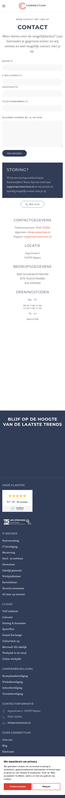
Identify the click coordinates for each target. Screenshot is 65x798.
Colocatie (7, 617)
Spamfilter (8, 629)
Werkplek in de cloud (14, 652)
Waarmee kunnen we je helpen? (22, 117)
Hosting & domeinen (14, 623)
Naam (7, 61)
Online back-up (11, 641)
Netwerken (8, 564)
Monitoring (8, 552)
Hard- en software (12, 558)
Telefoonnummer (15, 101)
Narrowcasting (10, 540)
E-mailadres (12, 75)
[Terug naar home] (32, 6)
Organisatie (10, 87)
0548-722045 (43, 227)
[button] (3, 6)
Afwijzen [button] (46, 787)
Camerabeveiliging (17, 668)
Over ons (7, 739)
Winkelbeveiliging (12, 682)
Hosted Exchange (12, 635)
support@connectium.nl (20, 186)
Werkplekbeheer (11, 576)
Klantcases (8, 751)
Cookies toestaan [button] (18, 787)
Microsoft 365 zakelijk (14, 647)
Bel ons (34, 204)
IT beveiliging (10, 546)
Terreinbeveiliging (12, 693)
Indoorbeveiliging (12, 687)
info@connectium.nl (38, 232)
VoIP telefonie (10, 611)
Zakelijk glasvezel (12, 570)
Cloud (7, 604)
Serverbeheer (9, 582)
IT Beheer (9, 533)
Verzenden (14, 153)
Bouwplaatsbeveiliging (15, 676)
